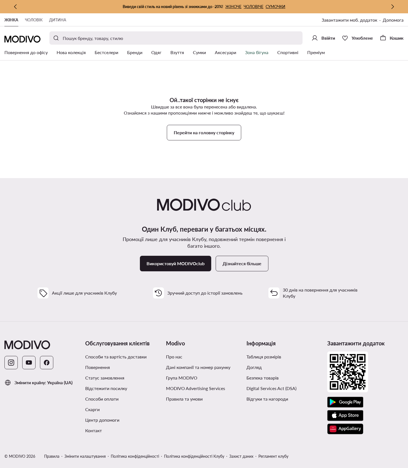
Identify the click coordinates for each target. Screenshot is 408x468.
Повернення (97, 367)
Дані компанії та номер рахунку (198, 367)
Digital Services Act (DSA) (271, 388)
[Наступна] (392, 6)
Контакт (93, 430)
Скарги (92, 409)
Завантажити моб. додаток (349, 19)
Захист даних (241, 456)
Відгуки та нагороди (267, 398)
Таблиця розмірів (263, 356)
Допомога (393, 19)
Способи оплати (102, 398)
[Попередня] (15, 6)
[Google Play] (345, 402)
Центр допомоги (102, 420)
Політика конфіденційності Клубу (194, 456)
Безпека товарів (262, 377)
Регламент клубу (273, 456)
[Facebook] (46, 362)
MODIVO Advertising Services (195, 388)
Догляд (254, 367)
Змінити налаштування (85, 456)
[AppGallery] (345, 428)
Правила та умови (184, 398)
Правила (51, 456)
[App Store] (345, 415)
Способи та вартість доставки (116, 356)
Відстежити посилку (106, 388)
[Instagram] (11, 362)
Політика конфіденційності (135, 456)
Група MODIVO (181, 377)
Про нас (174, 356)
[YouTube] (29, 362)
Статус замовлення (104, 377)
